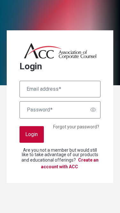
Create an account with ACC (70, 163)
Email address (44, 89)
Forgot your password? (76, 126)
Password (39, 110)
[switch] (93, 110)
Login (31, 134)
